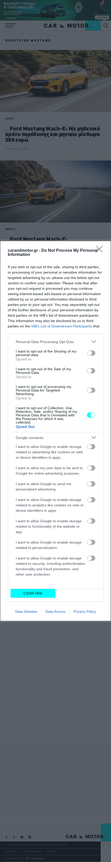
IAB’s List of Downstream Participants (61, 326)
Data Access (55, 611)
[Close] (101, 251)
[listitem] (55, 341)
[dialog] (55, 431)
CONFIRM (33, 593)
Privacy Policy (85, 611)
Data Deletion (26, 611)
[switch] (91, 353)
